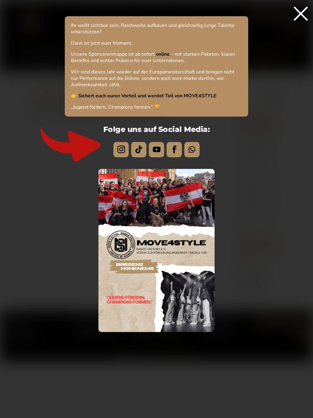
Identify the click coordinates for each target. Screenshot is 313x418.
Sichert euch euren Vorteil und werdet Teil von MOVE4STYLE (147, 95)
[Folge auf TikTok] (138, 149)
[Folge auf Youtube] (156, 149)
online (163, 54)
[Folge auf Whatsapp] (192, 149)
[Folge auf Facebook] (174, 149)
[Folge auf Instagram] (121, 149)
